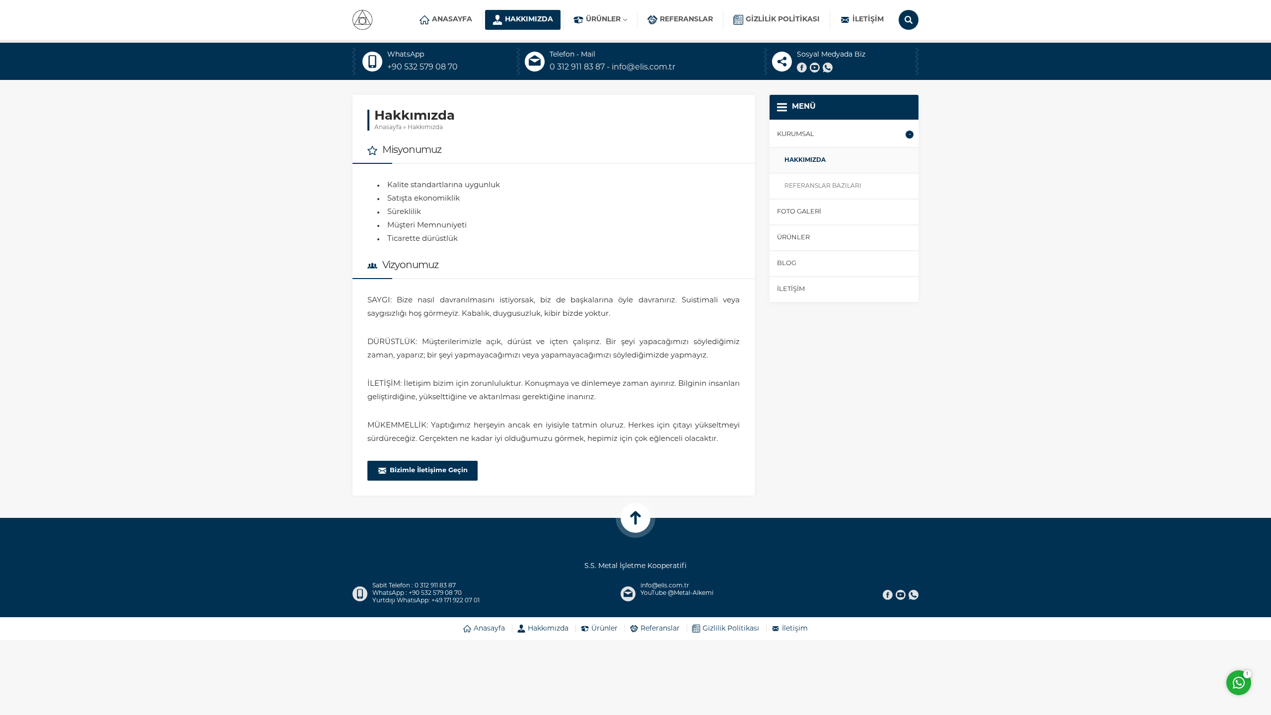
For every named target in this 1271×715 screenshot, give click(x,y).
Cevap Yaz (1177, 642)
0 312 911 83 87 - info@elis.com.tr (612, 68)
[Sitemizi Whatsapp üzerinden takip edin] (828, 67)
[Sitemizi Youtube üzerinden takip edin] (815, 67)
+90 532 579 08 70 (422, 68)
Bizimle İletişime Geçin (429, 470)
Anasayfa (388, 128)
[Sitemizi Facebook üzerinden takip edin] (802, 67)
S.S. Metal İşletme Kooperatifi (635, 551)
